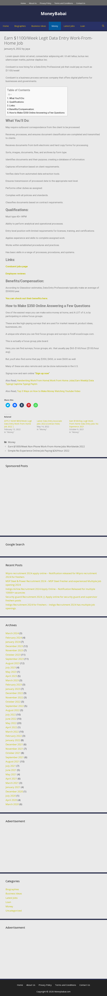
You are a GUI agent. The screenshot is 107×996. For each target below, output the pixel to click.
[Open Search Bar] (103, 26)
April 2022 (11, 727)
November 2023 (14, 650)
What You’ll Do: (17, 98)
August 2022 (13, 710)
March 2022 (12, 731)
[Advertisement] (53, 501)
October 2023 (13, 654)
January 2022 (13, 740)
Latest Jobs (69, 26)
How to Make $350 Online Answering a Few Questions (37, 112)
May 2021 (11, 774)
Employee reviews (15, 273)
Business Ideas (38, 26)
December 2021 (14, 744)
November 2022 (14, 697)
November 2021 (14, 748)
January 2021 (13, 787)
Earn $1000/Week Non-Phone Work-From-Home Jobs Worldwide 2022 (46, 446)
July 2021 (11, 765)
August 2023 (13, 663)
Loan (82, 26)
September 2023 (15, 658)
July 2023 (11, 667)
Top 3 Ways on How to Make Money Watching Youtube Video (48, 391)
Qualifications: (16, 102)
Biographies (20, 26)
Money (55, 26)
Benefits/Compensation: (21, 109)
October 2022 (13, 701)
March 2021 (12, 783)
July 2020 (11, 795)
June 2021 (11, 770)
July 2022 (11, 714)
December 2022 (14, 693)
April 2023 (11, 676)
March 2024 (12, 633)
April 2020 (11, 800)
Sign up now (42, 373)
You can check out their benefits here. (27, 298)
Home (23, 3)
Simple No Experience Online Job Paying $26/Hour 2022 (38, 450)
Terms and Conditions (63, 3)
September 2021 (15, 757)
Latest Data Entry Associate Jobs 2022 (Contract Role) (49, 422)
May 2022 (11, 723)
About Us (33, 3)
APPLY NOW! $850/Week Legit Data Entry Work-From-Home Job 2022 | (18, 424)
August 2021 (13, 761)
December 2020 (14, 791)
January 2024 (13, 641)
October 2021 (13, 753)
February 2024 (14, 637)
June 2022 (11, 718)
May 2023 (11, 671)
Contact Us (80, 3)
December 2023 (14, 646)
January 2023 (13, 688)
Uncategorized (14, 910)
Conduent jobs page (17, 266)
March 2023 (12, 680)
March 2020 (12, 804)
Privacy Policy (45, 3)
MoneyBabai (53, 13)
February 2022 (14, 735)
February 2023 (14, 684)
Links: (12, 105)
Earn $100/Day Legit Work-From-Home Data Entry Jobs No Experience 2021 (83, 424)
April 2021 (11, 778)
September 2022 (15, 706)
